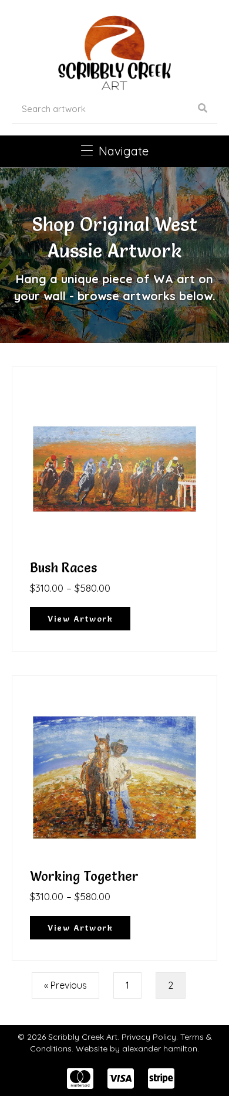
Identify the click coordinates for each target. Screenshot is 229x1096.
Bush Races (63, 568)
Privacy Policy (149, 1036)
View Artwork (89, 618)
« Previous (65, 985)
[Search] (202, 108)
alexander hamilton (159, 1048)
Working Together (84, 876)
